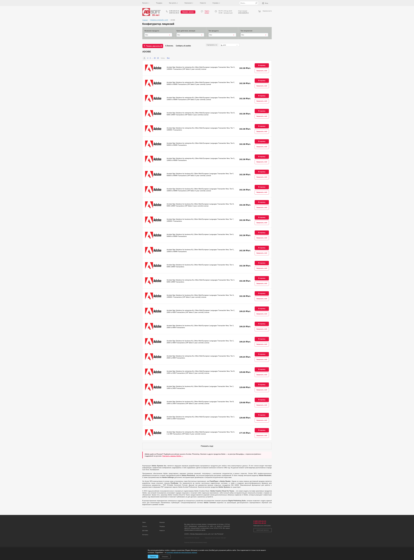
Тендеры (159, 3)
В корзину (261, 65)
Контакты (145, 534)
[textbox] (229, 45)
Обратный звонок (262, 530)
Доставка (145, 530)
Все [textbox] (146, 35)
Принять (153, 556)
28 (155, 58)
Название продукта (151, 31)
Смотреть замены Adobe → (172, 456)
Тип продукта (214, 31)
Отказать (165, 556)
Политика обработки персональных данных (195, 542)
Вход (266, 3)
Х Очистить (169, 45)
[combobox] (158, 35)
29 (158, 58)
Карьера (162, 522)
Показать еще (207, 446)
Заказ (144, 522)
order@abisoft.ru (243, 13)
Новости (203, 3)
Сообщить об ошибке (183, 45)
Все (168, 58)
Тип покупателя (246, 31)
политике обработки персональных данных (181, 552)
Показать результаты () (154, 46)
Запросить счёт (261, 70)
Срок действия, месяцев (185, 31)
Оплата (144, 526)
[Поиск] (256, 3)
